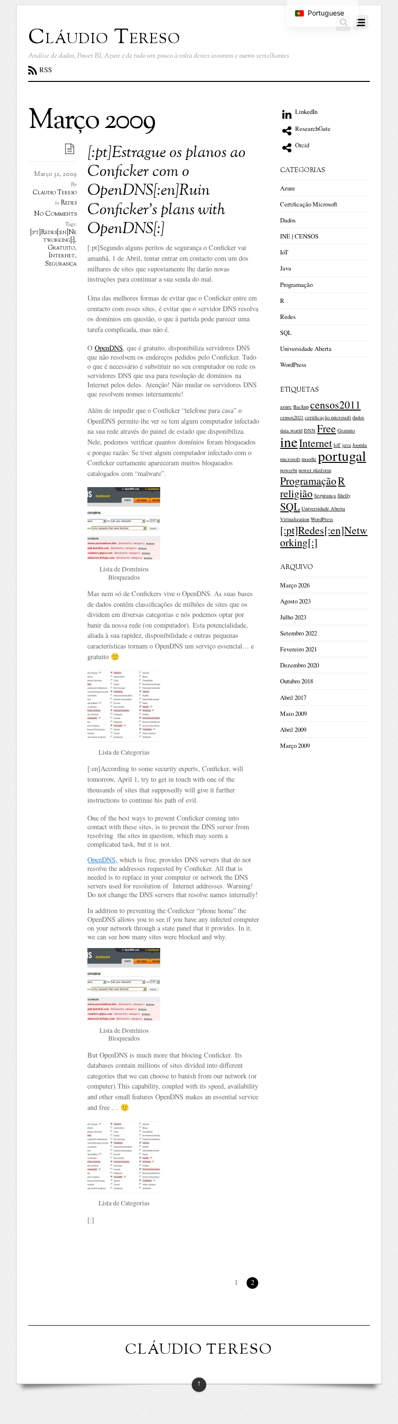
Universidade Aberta (306, 348)
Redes (69, 203)
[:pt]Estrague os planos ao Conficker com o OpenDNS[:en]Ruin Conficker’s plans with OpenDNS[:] (166, 191)
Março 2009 (295, 745)
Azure (287, 188)
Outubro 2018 (296, 681)
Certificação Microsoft (308, 204)
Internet (62, 256)
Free (326, 428)
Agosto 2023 (295, 601)
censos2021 (291, 417)
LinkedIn (305, 111)
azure (286, 406)
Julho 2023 (293, 617)
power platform (314, 470)
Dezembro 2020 (299, 665)
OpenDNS (109, 347)
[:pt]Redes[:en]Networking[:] (53, 236)
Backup (301, 406)
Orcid (301, 145)
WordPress (293, 364)
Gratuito (61, 248)
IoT (284, 252)
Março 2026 (295, 585)
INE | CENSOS (299, 236)
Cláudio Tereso (55, 193)
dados (358, 417)
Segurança (61, 264)
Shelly (343, 495)
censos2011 (335, 404)
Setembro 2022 (298, 633)
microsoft (290, 459)
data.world (291, 430)
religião (296, 493)
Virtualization (294, 519)
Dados (288, 220)
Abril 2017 (293, 697)
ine (289, 441)
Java (285, 268)
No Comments (55, 214)
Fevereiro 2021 (298, 649)
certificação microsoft (328, 417)
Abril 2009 (293, 729)
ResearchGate (312, 128)
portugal (342, 455)
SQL (286, 332)
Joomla (359, 445)
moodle (308, 459)
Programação (296, 284)
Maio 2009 (293, 713)
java (346, 445)
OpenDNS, (102, 859)
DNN (309, 430)
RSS (45, 69)
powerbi (288, 470)
